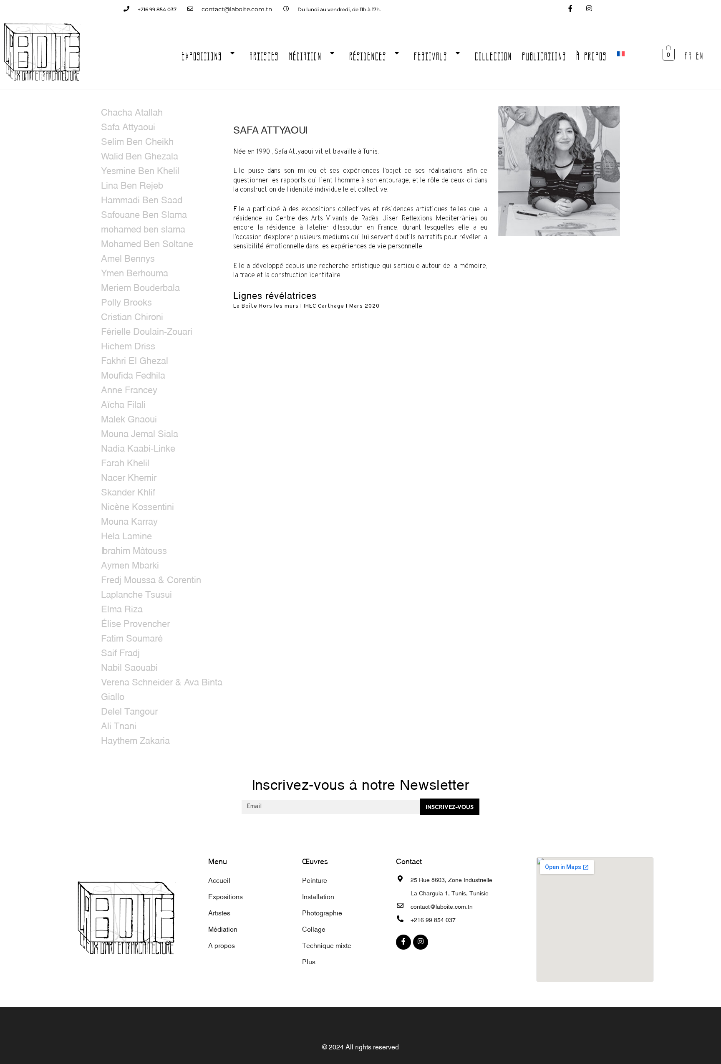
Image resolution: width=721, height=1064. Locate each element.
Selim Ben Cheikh (137, 140)
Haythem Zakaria (135, 739)
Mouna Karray (129, 520)
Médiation (305, 53)
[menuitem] (621, 54)
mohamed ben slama (143, 228)
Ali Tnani (118, 725)
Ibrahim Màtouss (134, 549)
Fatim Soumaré (132, 637)
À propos (592, 53)
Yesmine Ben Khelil (140, 169)
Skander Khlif (128, 491)
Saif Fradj (120, 652)
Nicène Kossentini (137, 505)
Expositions (202, 53)
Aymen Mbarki (130, 564)
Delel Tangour (129, 710)
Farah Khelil (125, 462)
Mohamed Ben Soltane (147, 242)
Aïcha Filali (123, 403)
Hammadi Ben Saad (141, 199)
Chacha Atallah (132, 111)
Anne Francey (129, 389)
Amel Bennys (128, 257)
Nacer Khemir (128, 476)
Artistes (264, 53)
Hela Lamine (126, 535)
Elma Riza (122, 608)
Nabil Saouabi (129, 666)
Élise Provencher (135, 622)
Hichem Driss (128, 345)
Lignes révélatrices (275, 294)
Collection (493, 53)
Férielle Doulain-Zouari (146, 330)
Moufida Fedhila (133, 374)
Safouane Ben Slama (144, 213)
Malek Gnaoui (129, 418)
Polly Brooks (126, 301)
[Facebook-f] (570, 9)
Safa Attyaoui (128, 126)
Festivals (431, 53)
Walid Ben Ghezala (139, 155)
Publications (544, 53)
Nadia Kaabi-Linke (138, 447)
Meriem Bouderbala (140, 286)
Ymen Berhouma (134, 272)
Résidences (368, 53)
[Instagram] (589, 9)
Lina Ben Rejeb (132, 184)
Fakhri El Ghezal (134, 359)
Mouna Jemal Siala (139, 432)
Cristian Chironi (132, 315)
